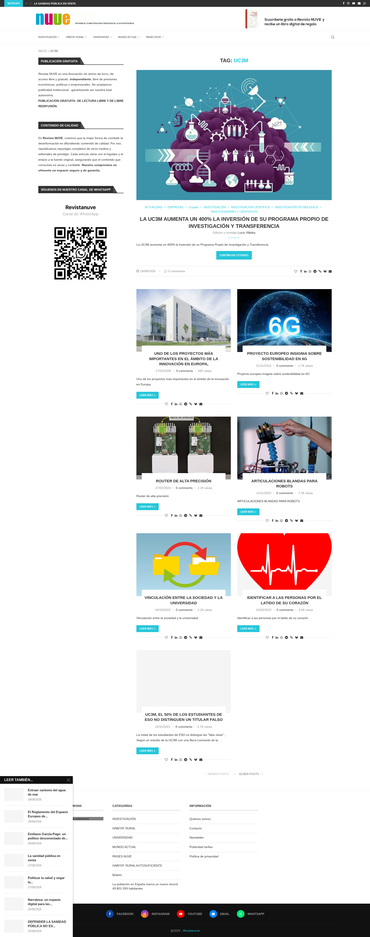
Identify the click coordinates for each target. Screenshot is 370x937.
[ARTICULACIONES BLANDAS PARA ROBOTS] (284, 448)
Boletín (117, 875)
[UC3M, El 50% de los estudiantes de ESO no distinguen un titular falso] (183, 681)
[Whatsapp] (364, 3)
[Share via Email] (330, 271)
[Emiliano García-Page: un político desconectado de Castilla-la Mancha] (14, 838)
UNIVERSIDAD (101, 37)
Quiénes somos (200, 819)
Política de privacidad (203, 856)
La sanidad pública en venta (55, 3)
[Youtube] (353, 3)
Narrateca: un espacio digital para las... (44, 902)
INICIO (42, 51)
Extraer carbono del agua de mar (47, 792)
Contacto (195, 828)
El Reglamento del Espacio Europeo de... (48, 814)
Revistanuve (191, 930)
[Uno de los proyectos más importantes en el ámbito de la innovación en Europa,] (183, 320)
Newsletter (196, 837)
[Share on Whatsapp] (310, 271)
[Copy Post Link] (320, 271)
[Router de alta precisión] (183, 448)
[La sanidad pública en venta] (14, 860)
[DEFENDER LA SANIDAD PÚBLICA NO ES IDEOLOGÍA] (14, 926)
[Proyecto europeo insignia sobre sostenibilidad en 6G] (284, 320)
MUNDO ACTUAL (127, 37)
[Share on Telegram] (314, 271)
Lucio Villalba (246, 232)
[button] (26, 3)
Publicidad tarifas (201, 847)
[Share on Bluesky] (325, 271)
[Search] (333, 37)
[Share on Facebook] (301, 271)
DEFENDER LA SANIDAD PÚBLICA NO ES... (47, 924)
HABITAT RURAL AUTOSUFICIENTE (137, 865)
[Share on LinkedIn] (305, 271)
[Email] (359, 3)
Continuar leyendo (234, 255)
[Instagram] (348, 3)
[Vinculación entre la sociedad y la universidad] (183, 564)
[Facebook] (343, 3)
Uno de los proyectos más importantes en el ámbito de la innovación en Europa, (183, 358)
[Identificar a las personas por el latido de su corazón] (284, 564)
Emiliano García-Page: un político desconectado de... (48, 836)
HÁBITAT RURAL (75, 37)
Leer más (146, 395)
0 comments (176, 271)
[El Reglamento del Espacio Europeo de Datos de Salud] (14, 816)
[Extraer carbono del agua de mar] (14, 794)
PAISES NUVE (153, 37)
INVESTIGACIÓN (47, 37)
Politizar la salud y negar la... (46, 880)
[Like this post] (295, 271)
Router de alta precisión (183, 481)
